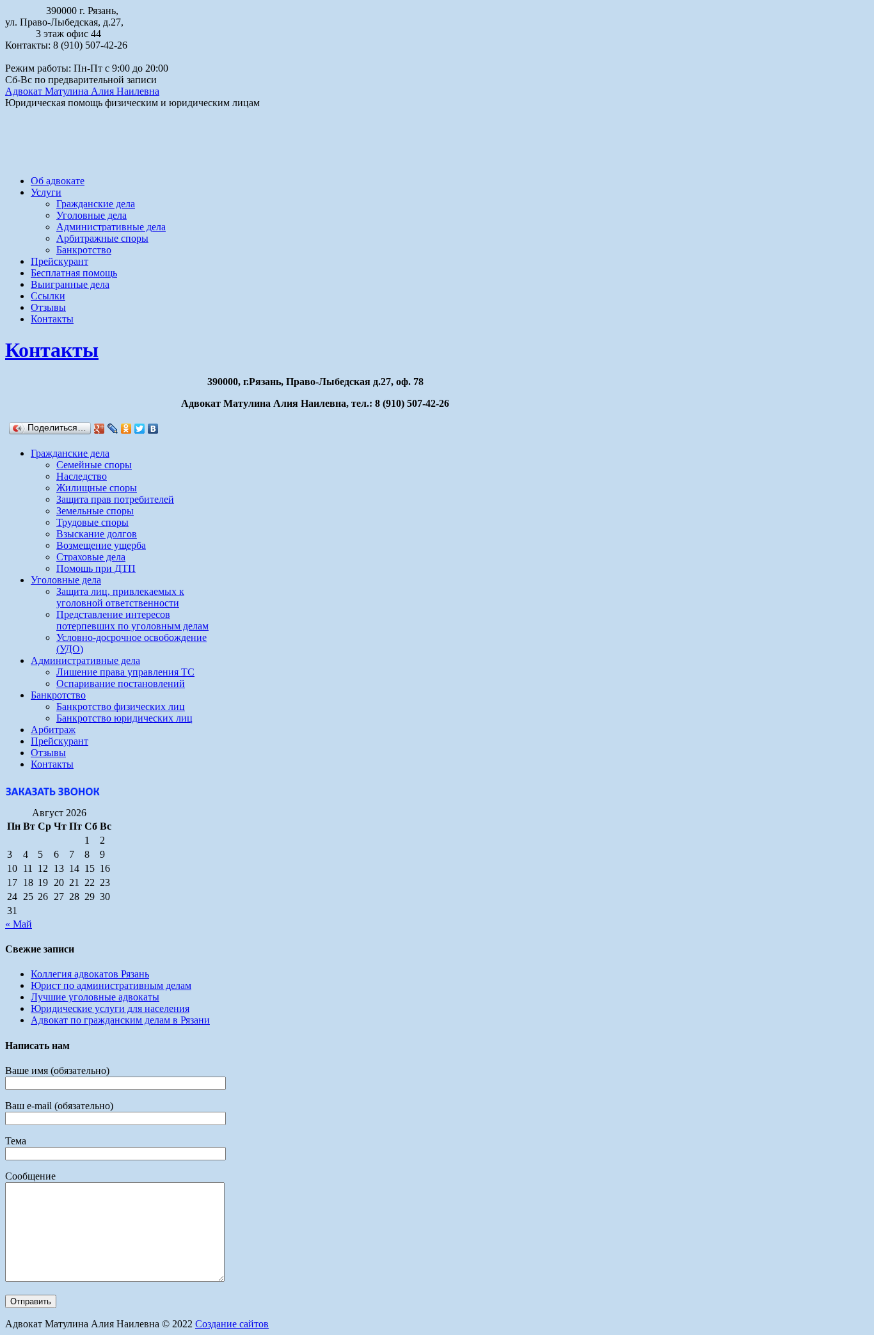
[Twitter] (140, 428)
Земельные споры (95, 510)
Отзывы (48, 307)
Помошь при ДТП (96, 568)
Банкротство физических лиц (120, 706)
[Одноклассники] (126, 428)
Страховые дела (90, 556)
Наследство (81, 476)
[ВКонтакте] (153, 428)
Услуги (46, 192)
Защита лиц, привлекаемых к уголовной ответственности (120, 597)
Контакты (52, 318)
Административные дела (111, 226)
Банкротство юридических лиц (124, 718)
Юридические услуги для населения (110, 1008)
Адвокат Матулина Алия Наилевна (82, 91)
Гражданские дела (95, 203)
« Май (18, 924)
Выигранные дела (70, 284)
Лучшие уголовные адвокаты (95, 996)
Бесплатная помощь (74, 272)
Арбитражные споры (102, 238)
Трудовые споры (92, 522)
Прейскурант (59, 261)
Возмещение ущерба (101, 545)
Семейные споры (94, 464)
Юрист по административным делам (111, 985)
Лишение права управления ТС (125, 672)
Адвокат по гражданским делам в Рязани (120, 1020)
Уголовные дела (91, 215)
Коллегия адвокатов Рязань (90, 973)
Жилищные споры (96, 487)
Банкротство (83, 249)
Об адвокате (57, 180)
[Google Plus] (99, 428)
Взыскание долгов (96, 533)
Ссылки (48, 295)
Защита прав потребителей (115, 499)
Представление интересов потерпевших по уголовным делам (132, 620)
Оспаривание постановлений (120, 683)
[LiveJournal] (113, 428)
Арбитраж (53, 729)
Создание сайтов (232, 1323)
